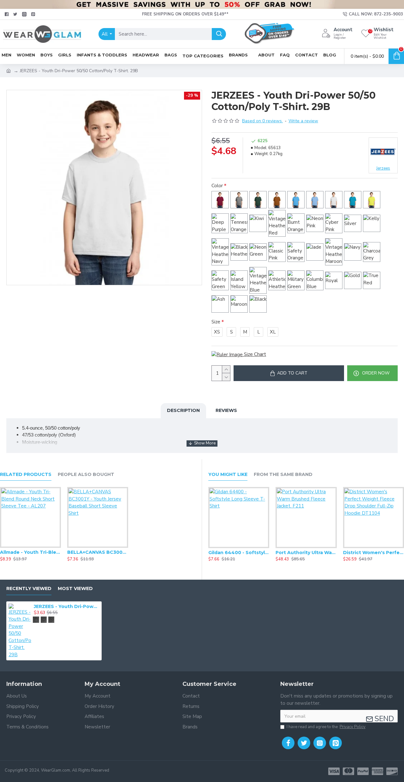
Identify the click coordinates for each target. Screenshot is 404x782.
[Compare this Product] (43, 546)
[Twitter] (304, 743)
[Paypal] (363, 771)
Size (215, 322)
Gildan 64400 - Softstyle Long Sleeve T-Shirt (238, 552)
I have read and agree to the (326, 727)
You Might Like (227, 474)
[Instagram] (319, 743)
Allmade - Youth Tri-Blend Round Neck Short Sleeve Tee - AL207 (30, 552)
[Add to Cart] (36, 620)
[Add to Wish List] (30, 546)
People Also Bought (86, 474)
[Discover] (392, 771)
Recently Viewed (28, 588)
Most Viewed (75, 588)
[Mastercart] (348, 771)
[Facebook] (288, 743)
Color (217, 185)
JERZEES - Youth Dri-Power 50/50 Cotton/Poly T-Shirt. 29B (66, 606)
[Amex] (377, 771)
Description (183, 410)
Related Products (25, 474)
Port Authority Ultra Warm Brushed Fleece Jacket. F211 (306, 552)
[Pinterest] (335, 743)
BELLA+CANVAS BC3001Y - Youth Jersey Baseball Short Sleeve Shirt (97, 552)
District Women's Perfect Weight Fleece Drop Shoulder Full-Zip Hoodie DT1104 (373, 552)
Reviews (226, 410)
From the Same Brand (283, 474)
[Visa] (334, 771)
